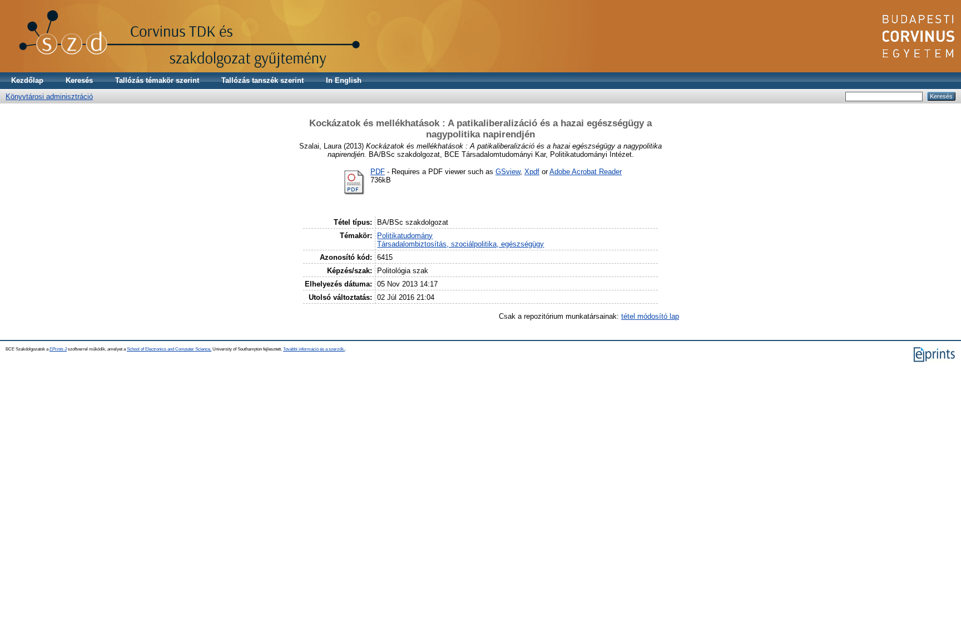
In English (343, 80)
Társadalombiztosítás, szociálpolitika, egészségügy (460, 244)
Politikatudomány (405, 235)
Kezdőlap (27, 80)
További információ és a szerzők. (314, 349)
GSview (508, 171)
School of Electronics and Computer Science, (169, 349)
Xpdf (531, 171)
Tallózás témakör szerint (157, 80)
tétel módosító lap (650, 316)
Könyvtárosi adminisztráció (49, 96)
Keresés (79, 80)
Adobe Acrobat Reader (585, 171)
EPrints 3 (58, 349)
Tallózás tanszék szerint (262, 80)
